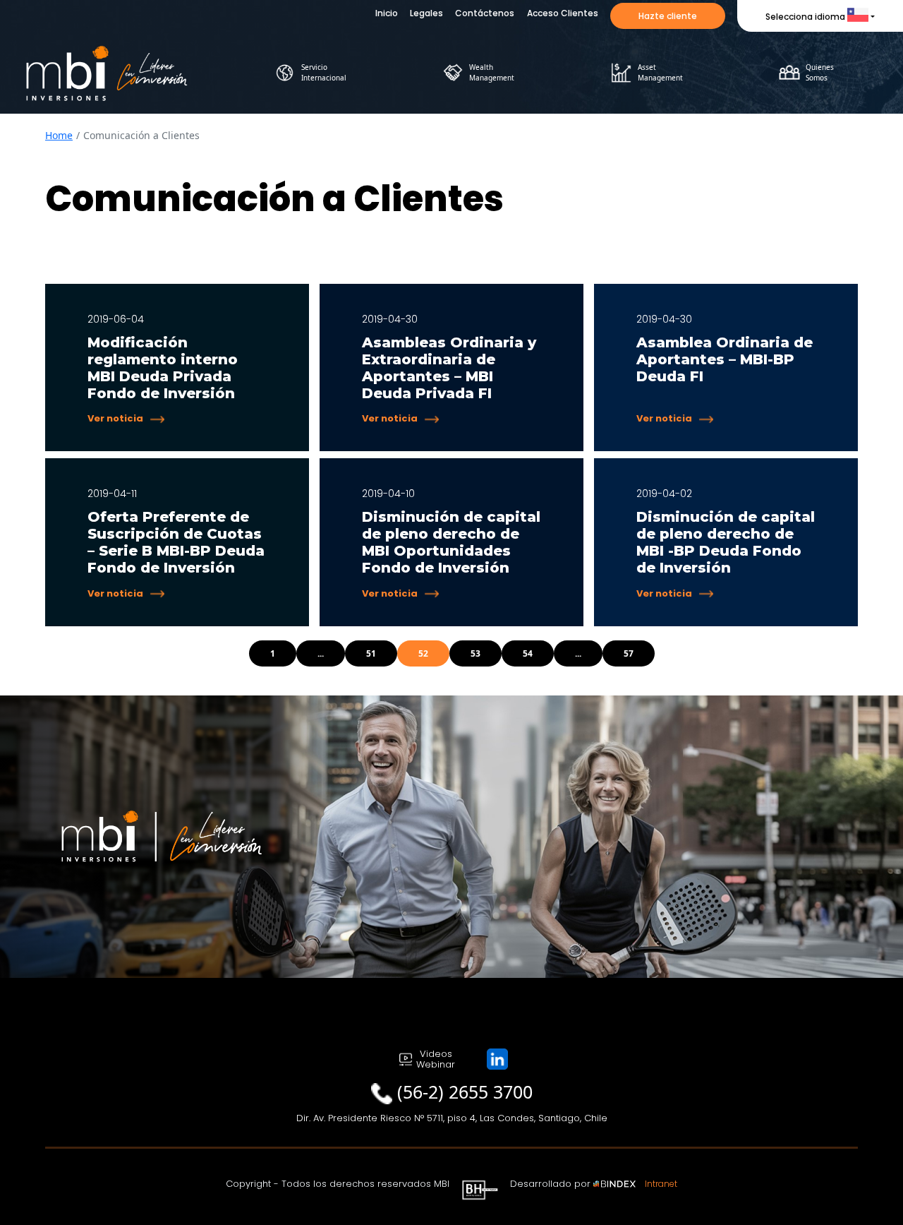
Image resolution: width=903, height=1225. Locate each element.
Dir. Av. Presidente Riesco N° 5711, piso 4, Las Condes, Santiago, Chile (451, 1118)
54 (528, 653)
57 (629, 653)
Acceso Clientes (562, 13)
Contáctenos (484, 13)
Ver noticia (115, 418)
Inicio (386, 13)
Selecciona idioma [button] (805, 17)
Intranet (661, 1184)
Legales (426, 13)
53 (475, 653)
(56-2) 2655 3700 (465, 1092)
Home (59, 135)
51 (371, 653)
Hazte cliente (667, 16)
